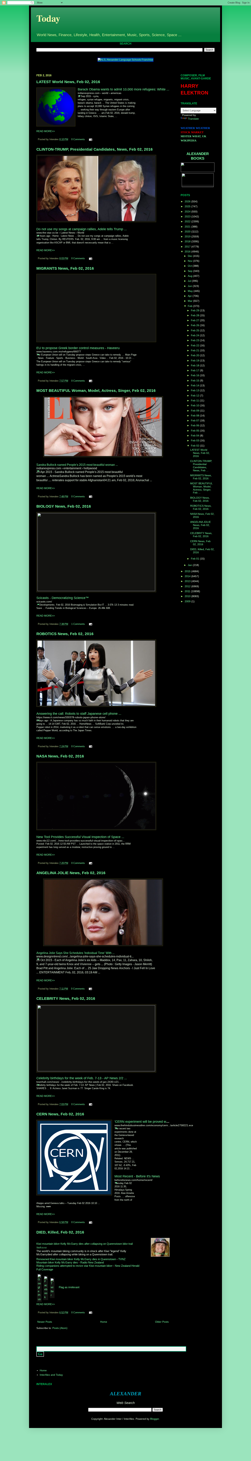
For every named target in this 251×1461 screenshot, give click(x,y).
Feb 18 (195, 365)
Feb (190, 306)
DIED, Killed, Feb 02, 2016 (60, 1232)
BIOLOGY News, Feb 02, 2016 (63, 506)
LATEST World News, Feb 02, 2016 (68, 82)
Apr (190, 295)
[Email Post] (90, 139)
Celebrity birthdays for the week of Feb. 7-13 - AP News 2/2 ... (81, 1078)
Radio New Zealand (92, 1262)
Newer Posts (44, 1321)
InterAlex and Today (51, 1374)
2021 (188, 226)
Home (103, 1321)
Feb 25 (195, 330)
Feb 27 (195, 320)
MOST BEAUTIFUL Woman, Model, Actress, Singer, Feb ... (201, 488)
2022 (188, 221)
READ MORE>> (45, 131)
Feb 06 (195, 425)
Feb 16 (195, 375)
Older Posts (162, 1321)
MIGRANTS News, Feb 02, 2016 (65, 268)
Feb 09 (195, 410)
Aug (190, 275)
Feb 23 (195, 340)
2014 (188, 576)
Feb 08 (195, 415)
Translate (193, 118)
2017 (188, 246)
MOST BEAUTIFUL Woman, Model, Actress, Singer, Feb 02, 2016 (96, 390)
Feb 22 (195, 345)
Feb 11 (195, 400)
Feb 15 (195, 380)
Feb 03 (195, 440)
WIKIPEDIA (188, 140)
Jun (190, 286)
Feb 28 (195, 315)
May (190, 290)
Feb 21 (195, 350)
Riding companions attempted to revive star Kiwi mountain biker (74, 1265)
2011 (188, 591)
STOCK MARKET (192, 132)
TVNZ (122, 1259)
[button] (79, 96)
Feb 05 (195, 430)
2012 (188, 586)
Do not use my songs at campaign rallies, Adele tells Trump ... (81, 229)
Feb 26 (195, 325)
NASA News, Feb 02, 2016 (60, 756)
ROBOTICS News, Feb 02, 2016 (65, 634)
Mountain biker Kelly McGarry (57, 1262)
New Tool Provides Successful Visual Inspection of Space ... (80, 837)
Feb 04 (195, 435)
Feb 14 (195, 385)
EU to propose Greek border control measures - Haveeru (78, 348)
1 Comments (78, 624)
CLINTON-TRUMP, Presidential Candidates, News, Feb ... (201, 466)
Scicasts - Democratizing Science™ (62, 598)
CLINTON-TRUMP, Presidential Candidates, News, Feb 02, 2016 (94, 149)
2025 (188, 206)
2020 (188, 231)
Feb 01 (195, 558)
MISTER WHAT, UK (193, 136)
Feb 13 (195, 390)
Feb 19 (195, 360)
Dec (190, 255)
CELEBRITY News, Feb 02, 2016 (65, 998)
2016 (188, 251)
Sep (190, 270)
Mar (190, 300)
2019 (188, 236)
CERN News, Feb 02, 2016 (60, 1114)
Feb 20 (195, 355)
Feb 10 (195, 405)
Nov (190, 260)
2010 (188, 596)
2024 (188, 211)
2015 (188, 571)
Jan (190, 565)
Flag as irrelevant (69, 1287)
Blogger (154, 1418)
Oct (190, 265)
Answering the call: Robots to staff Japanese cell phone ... (78, 713)
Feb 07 (195, 420)
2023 (188, 216)
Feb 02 (195, 445)
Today (48, 18)
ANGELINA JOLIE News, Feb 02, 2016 (70, 873)
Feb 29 (195, 310)
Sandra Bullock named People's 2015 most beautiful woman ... (77, 464)
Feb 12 (195, 395)
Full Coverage (44, 1269)
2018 (188, 241)
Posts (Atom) (59, 1328)
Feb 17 (195, 370)
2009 (188, 601)
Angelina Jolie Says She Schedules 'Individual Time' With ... (75, 952)
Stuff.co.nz (41, 1247)
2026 (188, 201)
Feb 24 (195, 335)
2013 (188, 581)
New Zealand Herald (127, 1265)
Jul (190, 280)
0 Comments (78, 139)
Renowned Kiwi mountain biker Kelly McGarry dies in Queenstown (76, 1259)
